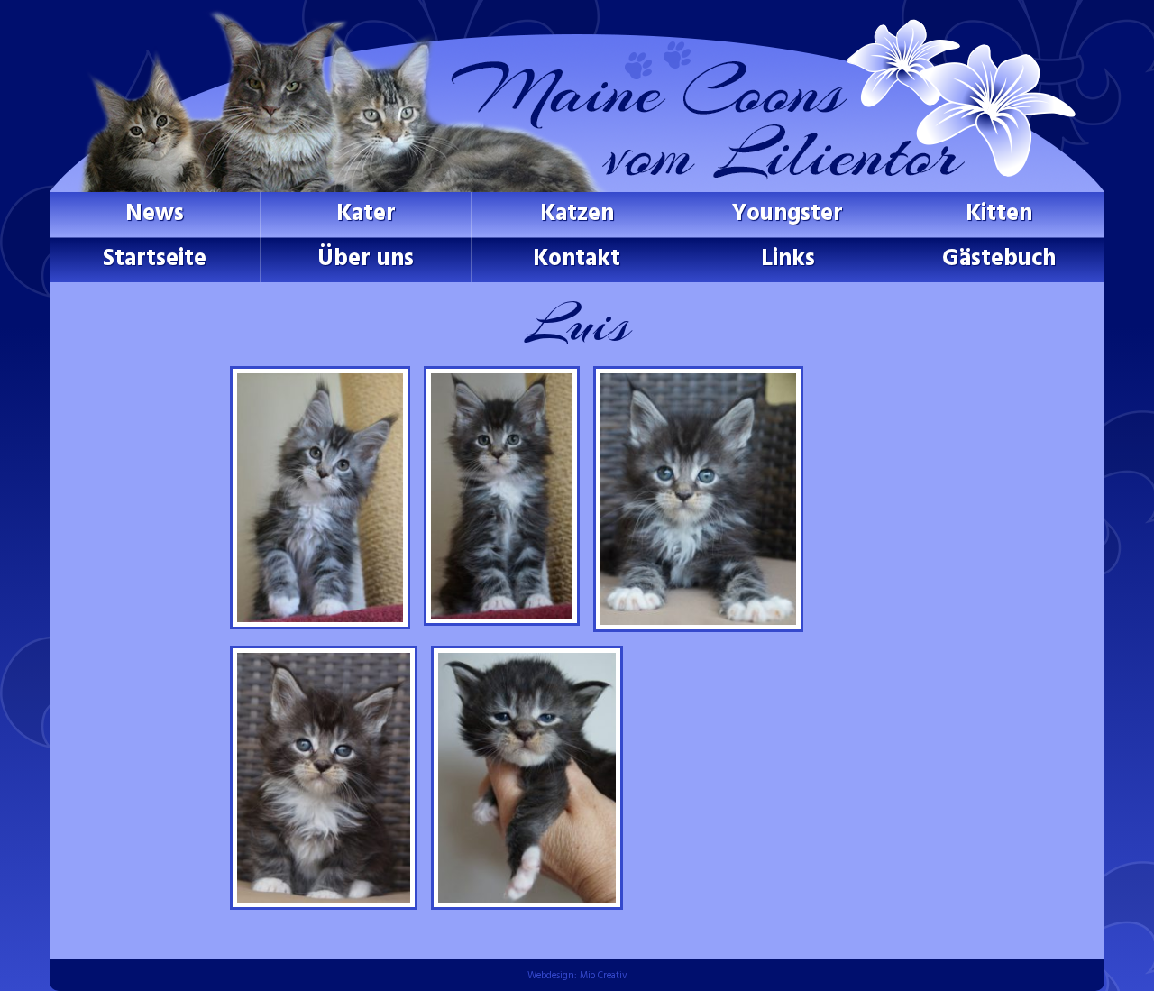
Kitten (999, 214)
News (154, 214)
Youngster (787, 214)
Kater (366, 214)
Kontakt (576, 259)
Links (788, 259)
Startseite (154, 259)
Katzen (577, 214)
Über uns (365, 259)
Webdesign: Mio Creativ (577, 976)
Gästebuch (999, 259)
